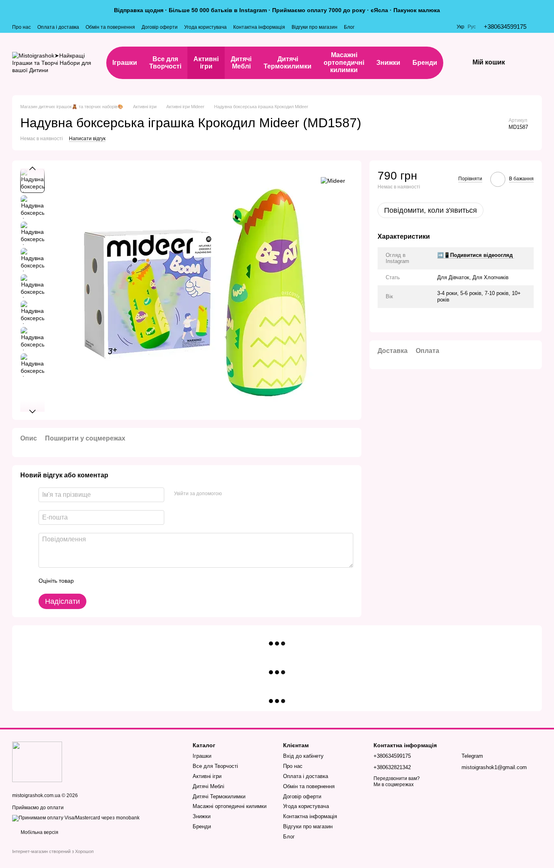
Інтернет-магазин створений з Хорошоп (53, 851)
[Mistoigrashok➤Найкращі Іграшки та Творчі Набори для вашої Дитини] (37, 761)
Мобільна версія (38, 832)
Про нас (21, 27)
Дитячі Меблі (241, 63)
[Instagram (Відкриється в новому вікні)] (366, 27)
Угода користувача (205, 27)
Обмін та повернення (110, 27)
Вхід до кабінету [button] (303, 756)
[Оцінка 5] (139, 581)
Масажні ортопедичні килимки (344, 62)
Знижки (388, 62)
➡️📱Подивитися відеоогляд (475, 255)
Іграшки (124, 62)
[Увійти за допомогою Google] (244, 493)
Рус (472, 26)
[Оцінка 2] (100, 581)
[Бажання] (547, 62)
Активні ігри (206, 63)
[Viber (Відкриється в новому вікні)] (385, 27)
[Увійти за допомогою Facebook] (231, 493)
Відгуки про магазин (314, 27)
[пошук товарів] (523, 63)
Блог (349, 27)
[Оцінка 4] (126, 581)
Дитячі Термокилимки (287, 63)
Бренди (424, 62)
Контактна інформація (259, 27)
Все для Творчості (165, 63)
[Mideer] (333, 180)
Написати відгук (87, 138)
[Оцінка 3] (113, 581)
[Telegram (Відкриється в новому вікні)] (375, 27)
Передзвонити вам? (397, 778)
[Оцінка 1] (87, 581)
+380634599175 (505, 27)
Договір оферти (160, 27)
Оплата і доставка (58, 27)
